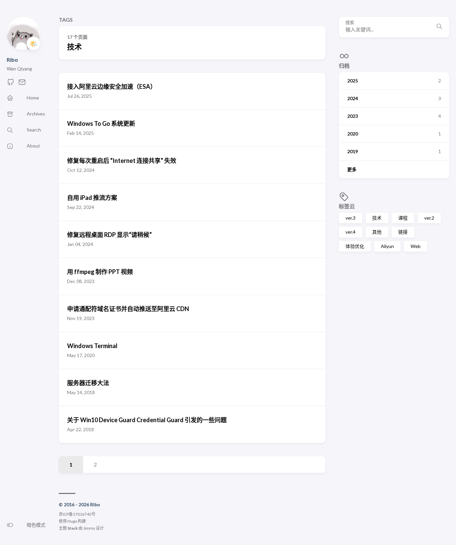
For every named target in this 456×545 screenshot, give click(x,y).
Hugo (72, 521)
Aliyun (387, 246)
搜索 (350, 22)
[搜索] (439, 27)
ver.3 (351, 218)
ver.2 (429, 218)
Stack (72, 528)
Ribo (12, 59)
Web (416, 246)
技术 (377, 218)
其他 (377, 232)
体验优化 (355, 246)
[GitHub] (11, 84)
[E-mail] (22, 84)
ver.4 (351, 232)
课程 (403, 218)
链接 (403, 232)
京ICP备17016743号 (77, 514)
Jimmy (89, 528)
